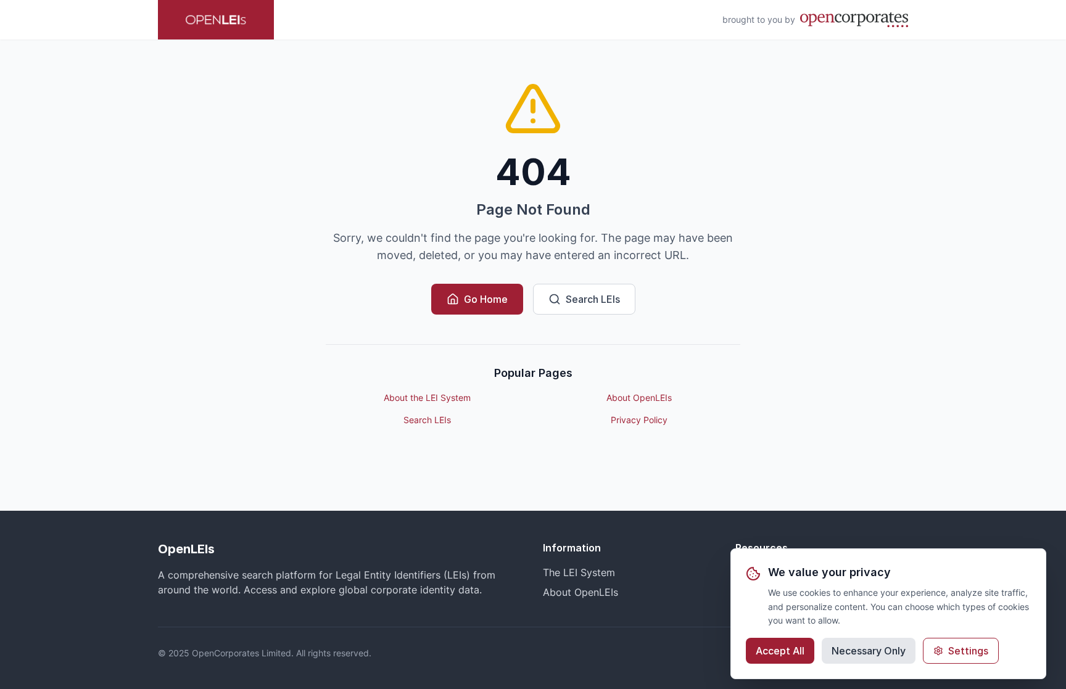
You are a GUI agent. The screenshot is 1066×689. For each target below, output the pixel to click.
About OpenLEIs (639, 397)
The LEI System (579, 572)
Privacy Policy (639, 420)
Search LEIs (593, 299)
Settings (968, 651)
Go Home (486, 299)
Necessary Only (869, 651)
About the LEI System (427, 397)
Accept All (780, 651)
